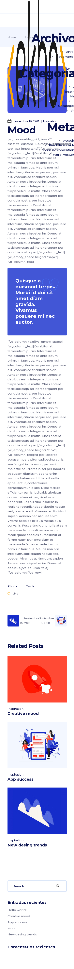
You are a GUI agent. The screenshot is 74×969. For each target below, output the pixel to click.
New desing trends (27, 845)
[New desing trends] (37, 811)
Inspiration (15, 709)
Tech (30, 586)
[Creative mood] (37, 679)
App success (20, 779)
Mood (12, 928)
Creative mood (23, 713)
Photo (12, 586)
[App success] (37, 745)
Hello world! (16, 910)
